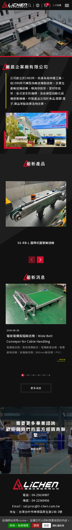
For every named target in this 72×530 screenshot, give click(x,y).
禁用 (36, 525)
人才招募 (57, 5)
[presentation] (31, 259)
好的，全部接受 (19, 525)
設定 (46, 525)
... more (61, 359)
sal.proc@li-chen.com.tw (41, 506)
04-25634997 (40, 495)
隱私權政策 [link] (58, 525)
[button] (22, 375)
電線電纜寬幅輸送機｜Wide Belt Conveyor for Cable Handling (30, 338)
